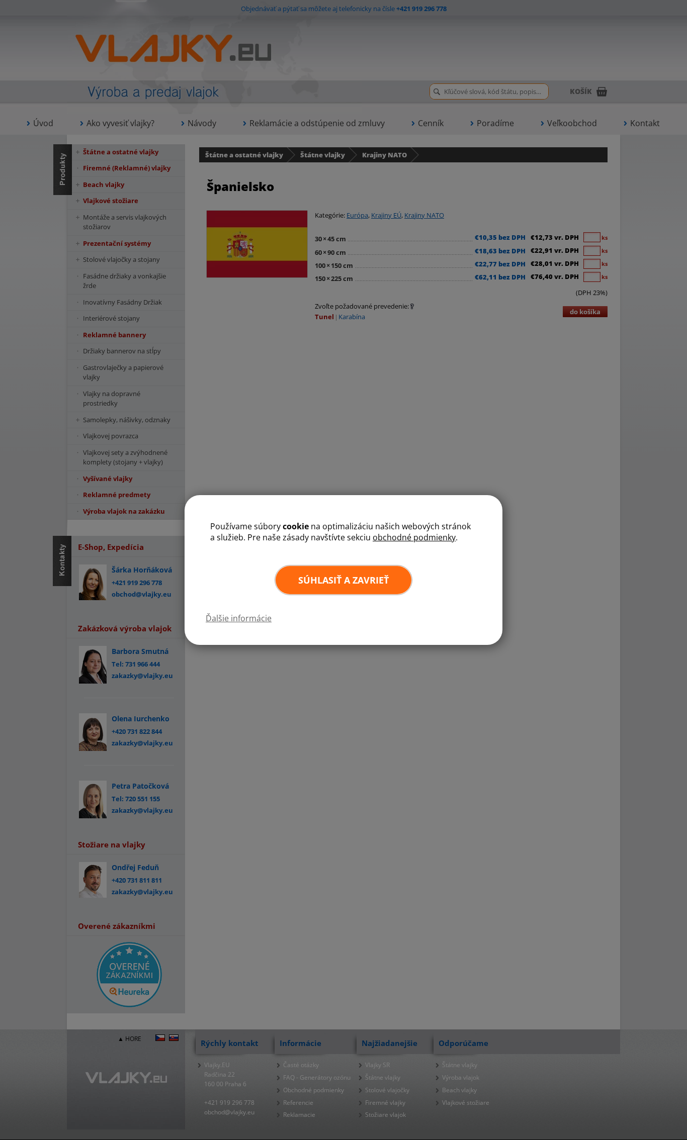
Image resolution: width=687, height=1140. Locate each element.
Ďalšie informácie (239, 618)
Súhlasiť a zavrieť (343, 580)
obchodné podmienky (414, 537)
